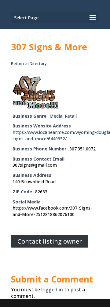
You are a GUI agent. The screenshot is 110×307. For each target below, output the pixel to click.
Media (56, 116)
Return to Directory (29, 63)
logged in (52, 289)
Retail (71, 116)
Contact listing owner (49, 241)
